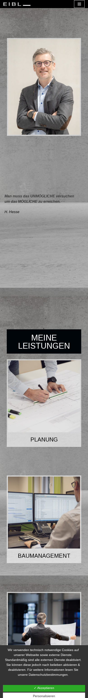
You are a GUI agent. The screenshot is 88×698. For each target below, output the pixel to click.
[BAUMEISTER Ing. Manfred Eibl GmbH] (18, 4)
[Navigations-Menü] (79, 4)
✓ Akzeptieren (44, 688)
